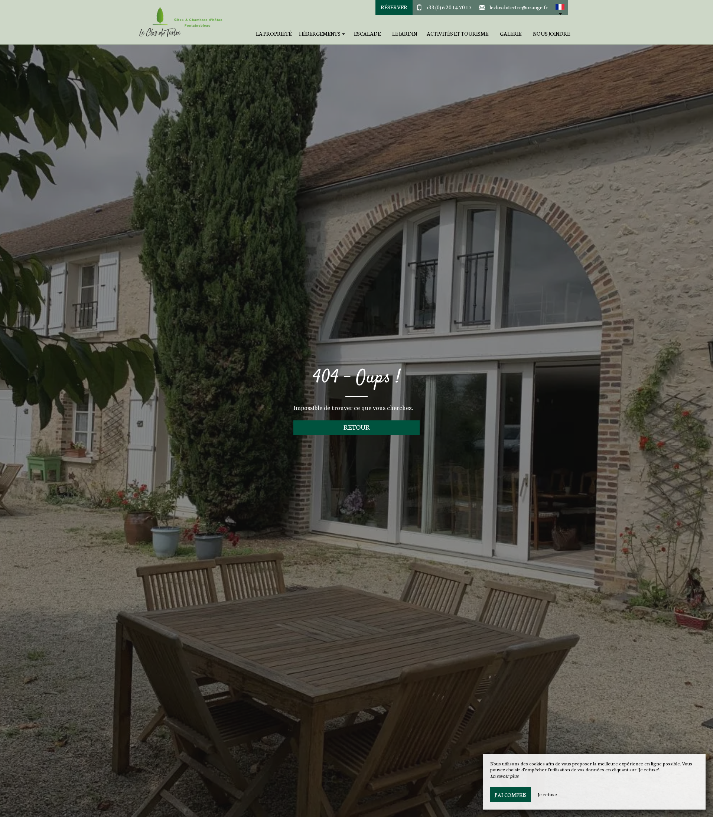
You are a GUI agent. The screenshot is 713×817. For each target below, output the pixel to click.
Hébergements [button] (320, 33)
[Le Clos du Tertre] (180, 22)
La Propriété (274, 33)
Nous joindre (551, 33)
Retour (357, 427)
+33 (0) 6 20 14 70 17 (449, 7)
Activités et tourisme (457, 33)
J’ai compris (511, 794)
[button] (560, 7)
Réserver (394, 7)
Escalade (367, 33)
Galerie (510, 33)
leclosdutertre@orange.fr (518, 7)
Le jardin (404, 33)
